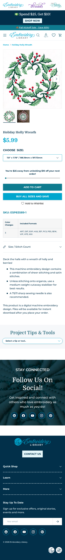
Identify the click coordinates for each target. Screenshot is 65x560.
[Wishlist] (53, 35)
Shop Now (32, 20)
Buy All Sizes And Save (32, 196)
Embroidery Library (18, 542)
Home (6, 45)
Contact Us (32, 454)
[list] (32, 78)
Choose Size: (13, 150)
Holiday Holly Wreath (22, 45)
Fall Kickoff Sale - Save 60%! (34, 27)
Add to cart (32, 187)
